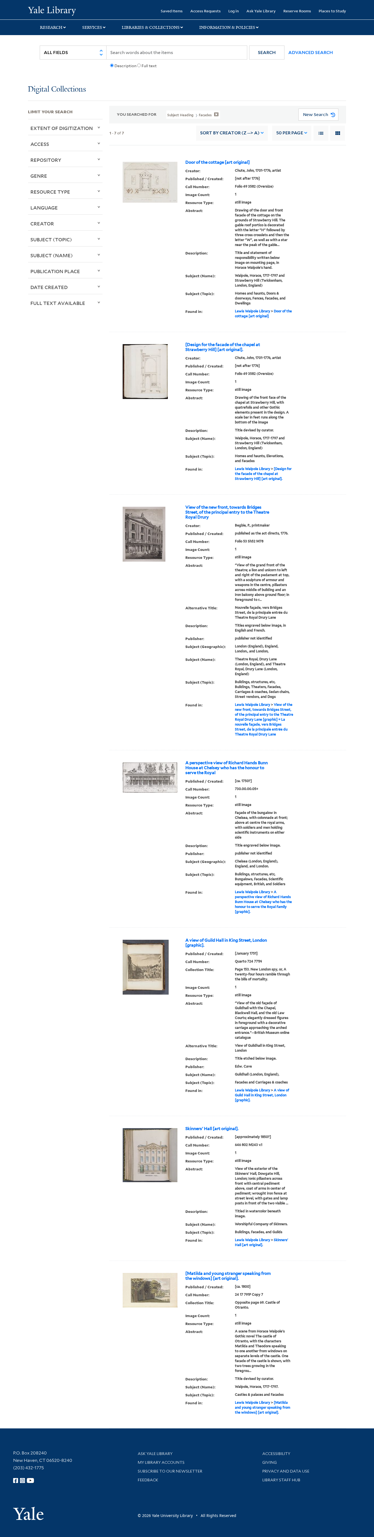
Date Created (49, 287)
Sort (230, 132)
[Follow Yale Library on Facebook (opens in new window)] (15, 1480)
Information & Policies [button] (227, 27)
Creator (42, 223)
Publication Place (55, 271)
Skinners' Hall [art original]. (211, 1128)
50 (289, 132)
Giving (269, 1462)
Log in (233, 10)
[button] (266, 53)
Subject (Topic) (51, 239)
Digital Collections (57, 89)
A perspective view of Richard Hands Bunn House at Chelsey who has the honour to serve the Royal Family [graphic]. (263, 902)
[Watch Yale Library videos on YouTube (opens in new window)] (30, 1480)
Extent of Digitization (61, 128)
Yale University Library (52, 10)
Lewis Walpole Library (252, 311)
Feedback (148, 1480)
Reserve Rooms (297, 10)
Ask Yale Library (261, 10)
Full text (149, 66)
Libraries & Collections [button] (151, 27)
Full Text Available (57, 303)
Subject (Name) (51, 255)
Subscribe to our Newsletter (170, 1471)
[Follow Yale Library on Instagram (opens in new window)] (22, 1480)
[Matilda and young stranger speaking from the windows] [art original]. (228, 1276)
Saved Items (172, 10)
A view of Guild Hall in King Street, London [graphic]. (226, 943)
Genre (38, 175)
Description (125, 66)
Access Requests (205, 10)
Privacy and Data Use (285, 1471)
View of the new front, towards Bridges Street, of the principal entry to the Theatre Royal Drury (227, 512)
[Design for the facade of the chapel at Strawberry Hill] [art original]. (222, 347)
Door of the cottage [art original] (217, 162)
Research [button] (51, 27)
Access (39, 144)
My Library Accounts (161, 1462)
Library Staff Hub (281, 1480)
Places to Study (332, 10)
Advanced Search (310, 52)
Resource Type (50, 191)
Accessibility (276, 1453)
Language (44, 207)
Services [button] (92, 27)
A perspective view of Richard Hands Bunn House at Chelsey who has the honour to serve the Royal (226, 767)
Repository (45, 160)
